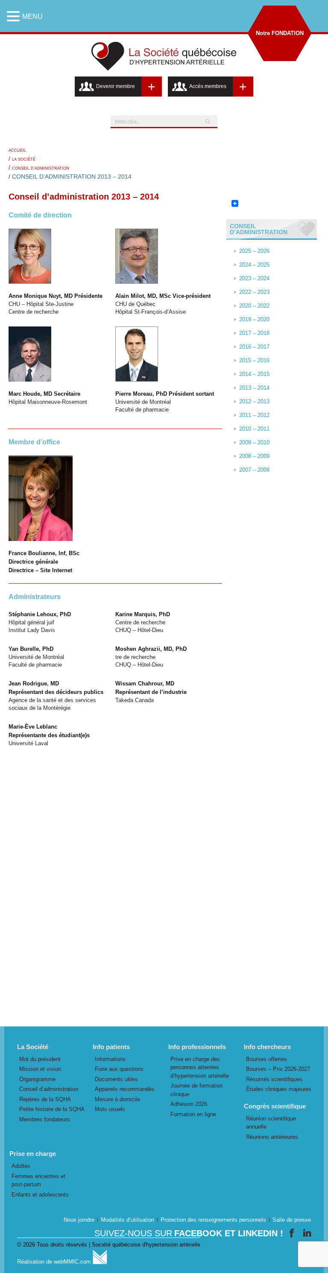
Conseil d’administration (40, 168)
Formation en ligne (193, 1114)
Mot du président (40, 1059)
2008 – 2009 (254, 456)
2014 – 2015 (254, 374)
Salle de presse (291, 1220)
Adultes (21, 1166)
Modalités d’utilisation (127, 1220)
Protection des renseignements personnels (213, 1220)
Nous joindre (79, 1220)
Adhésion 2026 (188, 1104)
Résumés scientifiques (274, 1079)
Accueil (17, 150)
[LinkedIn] (307, 1233)
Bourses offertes (266, 1059)
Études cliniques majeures (278, 1089)
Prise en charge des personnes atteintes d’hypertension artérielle (199, 1067)
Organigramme (37, 1079)
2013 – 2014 (254, 388)
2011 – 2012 (254, 415)
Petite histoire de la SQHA (52, 1109)
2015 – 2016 (254, 360)
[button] (14, 16)
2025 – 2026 (254, 251)
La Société (23, 159)
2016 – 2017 (254, 347)
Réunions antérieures (272, 1137)
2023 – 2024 (254, 278)
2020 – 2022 (254, 306)
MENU (32, 16)
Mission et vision (40, 1069)
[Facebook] (293, 1233)
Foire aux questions (119, 1069)
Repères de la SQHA (45, 1099)
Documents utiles (116, 1079)
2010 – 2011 (254, 429)
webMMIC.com (73, 1261)
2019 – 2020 (254, 319)
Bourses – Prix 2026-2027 (278, 1069)
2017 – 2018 (254, 333)
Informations (110, 1059)
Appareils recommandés (125, 1089)
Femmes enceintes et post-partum (38, 1180)
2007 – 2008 (254, 470)
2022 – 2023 (254, 292)
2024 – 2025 (254, 265)
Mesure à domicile (117, 1099)
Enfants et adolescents (40, 1194)
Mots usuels (110, 1109)
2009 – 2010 (254, 442)
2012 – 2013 (254, 401)
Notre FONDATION (280, 33)
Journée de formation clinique (196, 1089)
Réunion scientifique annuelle (271, 1122)
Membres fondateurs (44, 1119)
